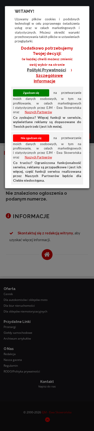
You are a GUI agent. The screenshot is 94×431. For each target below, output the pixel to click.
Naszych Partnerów (38, 112)
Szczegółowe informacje (48, 78)
